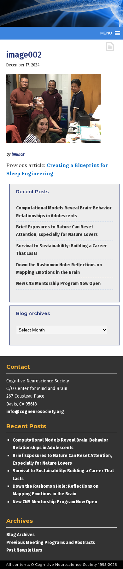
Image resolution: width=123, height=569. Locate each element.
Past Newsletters (24, 550)
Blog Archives (20, 534)
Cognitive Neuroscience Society (53, 13)
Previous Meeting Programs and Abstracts (50, 542)
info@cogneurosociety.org (35, 411)
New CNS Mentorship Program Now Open (58, 283)
